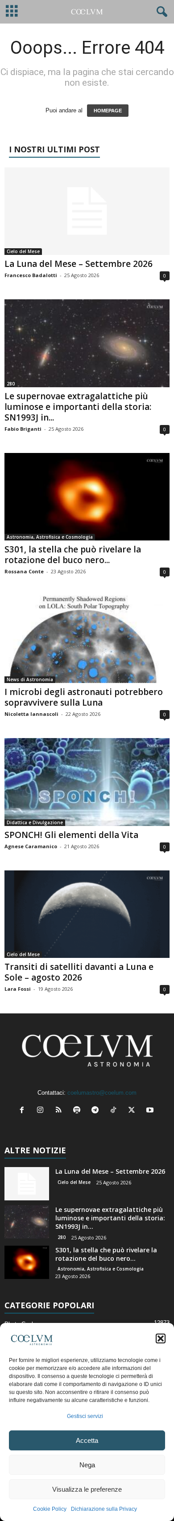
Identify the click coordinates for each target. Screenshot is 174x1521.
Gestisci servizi (85, 1416)
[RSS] (60, 1111)
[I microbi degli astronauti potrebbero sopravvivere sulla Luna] (87, 639)
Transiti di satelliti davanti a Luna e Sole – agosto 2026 (78, 972)
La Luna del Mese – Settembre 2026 (78, 264)
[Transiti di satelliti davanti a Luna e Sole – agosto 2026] (87, 914)
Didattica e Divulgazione (35, 822)
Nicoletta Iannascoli (31, 714)
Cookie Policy (49, 1509)
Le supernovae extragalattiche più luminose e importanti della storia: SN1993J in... (77, 406)
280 (11, 384)
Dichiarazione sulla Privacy (104, 1509)
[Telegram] (97, 1111)
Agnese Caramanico (30, 846)
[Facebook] (24, 1111)
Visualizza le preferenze (87, 1489)
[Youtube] (151, 1111)
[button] (160, 1338)
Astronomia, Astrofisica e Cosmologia (50, 537)
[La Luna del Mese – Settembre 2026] (87, 211)
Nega (87, 1465)
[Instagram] (42, 1111)
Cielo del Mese (23, 251)
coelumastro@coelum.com (102, 1092)
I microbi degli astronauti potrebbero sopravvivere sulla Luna (83, 697)
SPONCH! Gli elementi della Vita (71, 835)
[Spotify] (79, 1111)
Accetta (87, 1440)
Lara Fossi (17, 988)
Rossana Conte (24, 571)
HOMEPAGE (108, 110)
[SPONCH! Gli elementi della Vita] (87, 782)
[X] (133, 1111)
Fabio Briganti (22, 428)
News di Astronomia (30, 679)
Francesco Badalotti (30, 275)
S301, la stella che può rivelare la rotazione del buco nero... (72, 555)
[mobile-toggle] (12, 12)
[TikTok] (115, 1111)
